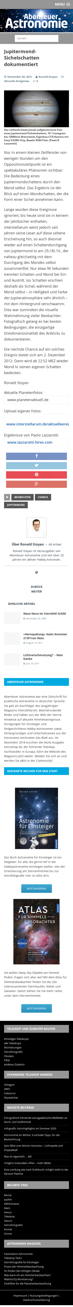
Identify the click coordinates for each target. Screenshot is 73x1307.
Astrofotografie (13, 1052)
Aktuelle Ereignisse (16, 81)
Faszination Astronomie (18, 1254)
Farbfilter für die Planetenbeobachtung (27, 1283)
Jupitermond (16, 505)
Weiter (36, 591)
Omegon (9, 1085)
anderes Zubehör (14, 1064)
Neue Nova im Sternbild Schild (44, 613)
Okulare (9, 1056)
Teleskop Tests (13, 1258)
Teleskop (9, 1216)
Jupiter (8, 1199)
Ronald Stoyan (48, 77)
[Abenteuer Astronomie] (36, 20)
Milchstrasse (11, 1204)
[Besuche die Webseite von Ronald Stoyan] (36, 572)
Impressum (20, 1295)
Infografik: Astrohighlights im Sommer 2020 (30, 1128)
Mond (7, 1195)
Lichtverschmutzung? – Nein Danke (43, 657)
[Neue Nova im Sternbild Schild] (12, 622)
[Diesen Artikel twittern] (36, 465)
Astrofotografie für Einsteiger (21, 1262)
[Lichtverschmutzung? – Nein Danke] (12, 663)
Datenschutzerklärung (36, 1300)
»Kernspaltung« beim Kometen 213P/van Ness (45, 636)
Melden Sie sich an (47, 756)
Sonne (8, 1233)
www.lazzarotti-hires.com (29, 442)
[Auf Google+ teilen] (36, 484)
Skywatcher (11, 1097)
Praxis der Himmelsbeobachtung (24, 1266)
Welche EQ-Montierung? (18, 1279)
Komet (8, 1229)
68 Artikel (55, 544)
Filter (7, 1060)
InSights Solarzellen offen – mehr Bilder (27, 1163)
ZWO (7, 1089)
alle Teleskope (12, 1043)
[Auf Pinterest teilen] (36, 475)
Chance (43, 497)
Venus (8, 1212)
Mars (7, 1208)
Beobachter (22, 497)
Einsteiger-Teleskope (16, 1039)
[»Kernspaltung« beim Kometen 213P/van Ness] (12, 642)
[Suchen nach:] (36, 38)
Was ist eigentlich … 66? (18, 1156)
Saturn (8, 1221)
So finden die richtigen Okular (22, 1271)
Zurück (36, 587)
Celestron (10, 1093)
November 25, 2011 (19, 77)
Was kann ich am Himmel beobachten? (27, 1275)
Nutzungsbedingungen (44, 1295)
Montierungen (12, 1047)
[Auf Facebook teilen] (36, 456)
